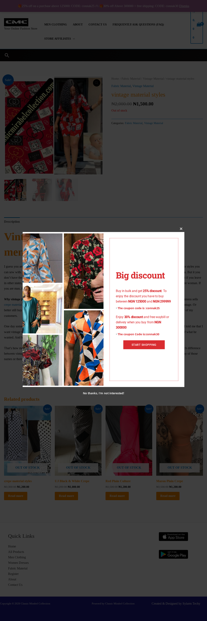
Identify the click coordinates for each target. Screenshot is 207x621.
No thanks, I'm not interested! (103, 393)
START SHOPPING (144, 344)
